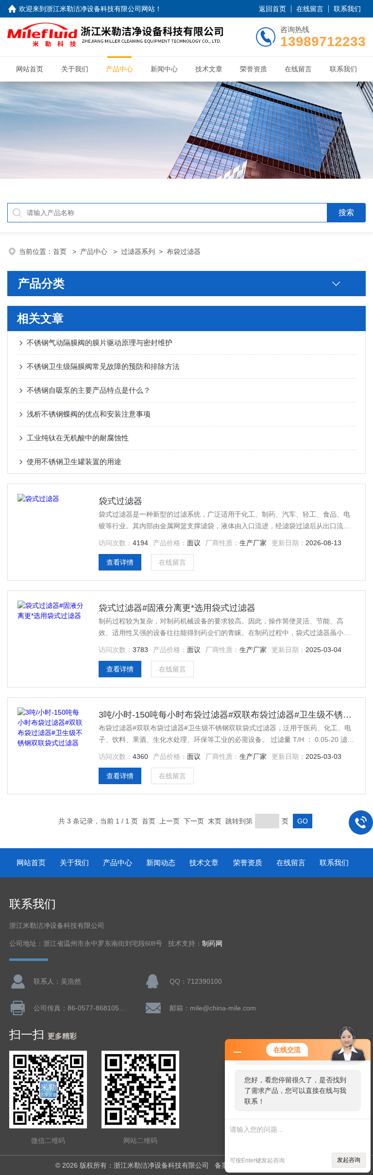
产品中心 (119, 69)
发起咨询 (348, 1160)
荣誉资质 (253, 69)
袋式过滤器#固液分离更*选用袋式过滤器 (177, 608)
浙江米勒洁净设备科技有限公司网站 (100, 9)
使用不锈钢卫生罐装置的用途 (74, 461)
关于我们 (74, 69)
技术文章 (208, 69)
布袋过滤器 (184, 251)
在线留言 (309, 9)
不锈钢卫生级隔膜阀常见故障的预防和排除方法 (103, 366)
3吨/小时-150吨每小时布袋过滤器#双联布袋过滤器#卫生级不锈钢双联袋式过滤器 (227, 715)
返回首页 (272, 9)
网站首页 (29, 69)
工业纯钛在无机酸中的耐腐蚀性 (78, 438)
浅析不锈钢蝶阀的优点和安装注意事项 (89, 414)
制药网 (212, 943)
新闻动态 (160, 862)
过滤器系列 (138, 251)
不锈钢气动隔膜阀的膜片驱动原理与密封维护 (99, 342)
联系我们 (347, 9)
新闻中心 (164, 69)
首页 (60, 251)
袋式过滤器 (120, 501)
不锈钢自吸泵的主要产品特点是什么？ (89, 390)
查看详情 (120, 562)
